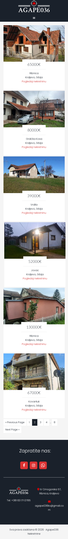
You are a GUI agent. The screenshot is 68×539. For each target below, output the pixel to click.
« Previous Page (15, 422)
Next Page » (12, 429)
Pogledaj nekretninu (34, 81)
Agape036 (34, 6)
